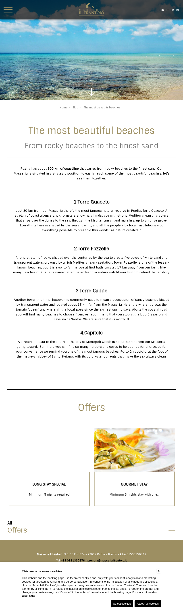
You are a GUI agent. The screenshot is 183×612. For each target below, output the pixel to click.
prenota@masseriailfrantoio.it (107, 560)
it (167, 10)
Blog (75, 107)
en (162, 10)
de (177, 10)
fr (172, 10)
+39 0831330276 (73, 560)
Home (64, 107)
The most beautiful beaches (102, 107)
